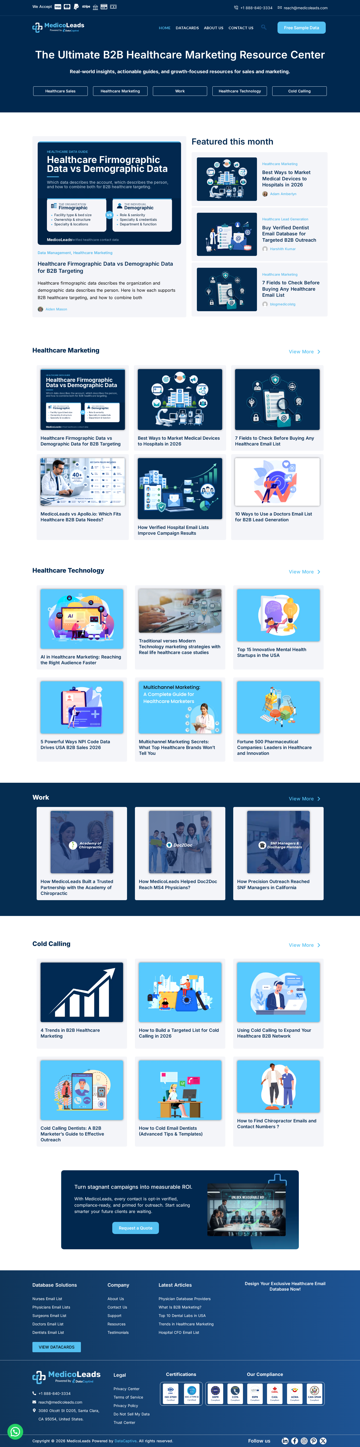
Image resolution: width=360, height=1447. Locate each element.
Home (165, 28)
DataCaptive (126, 1441)
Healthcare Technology (240, 91)
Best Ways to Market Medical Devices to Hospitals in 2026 (286, 178)
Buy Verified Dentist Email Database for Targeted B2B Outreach (289, 234)
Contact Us (240, 28)
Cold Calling (299, 91)
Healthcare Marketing (120, 91)
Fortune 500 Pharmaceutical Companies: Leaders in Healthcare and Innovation (274, 747)
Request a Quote (135, 1228)
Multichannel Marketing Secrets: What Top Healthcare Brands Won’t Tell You (177, 747)
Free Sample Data (301, 27)
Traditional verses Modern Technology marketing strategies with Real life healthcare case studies (179, 646)
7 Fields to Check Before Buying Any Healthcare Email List (291, 289)
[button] (266, 27)
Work (180, 91)
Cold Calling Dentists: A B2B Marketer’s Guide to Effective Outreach (72, 1134)
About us (213, 28)
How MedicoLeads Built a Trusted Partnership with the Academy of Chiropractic (77, 887)
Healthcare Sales (60, 91)
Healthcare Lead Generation (285, 219)
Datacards (187, 28)
